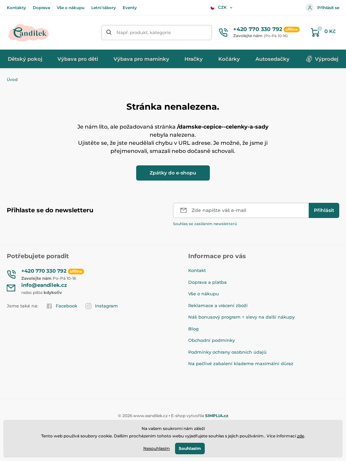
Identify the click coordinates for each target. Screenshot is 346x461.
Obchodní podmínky (211, 340)
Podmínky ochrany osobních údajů (227, 352)
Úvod (12, 79)
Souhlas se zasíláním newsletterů (205, 223)
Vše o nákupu (70, 7)
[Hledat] (109, 32)
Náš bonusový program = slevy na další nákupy (241, 317)
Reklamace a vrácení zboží (218, 305)
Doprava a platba (207, 282)
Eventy (130, 7)
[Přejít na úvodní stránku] (29, 32)
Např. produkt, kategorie (144, 32)
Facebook (66, 305)
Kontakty (16, 7)
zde (300, 435)
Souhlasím (190, 448)
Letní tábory (103, 7)
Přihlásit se (328, 7)
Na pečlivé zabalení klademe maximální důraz (240, 363)
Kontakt (197, 270)
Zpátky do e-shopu (173, 173)
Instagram (106, 305)
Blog (193, 328)
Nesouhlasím (156, 448)
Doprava (41, 7)
